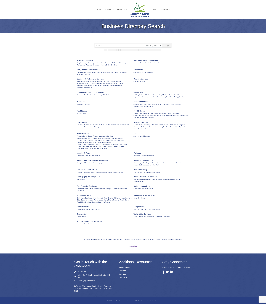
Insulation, (169, 97)
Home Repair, (161, 97)
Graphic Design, (82, 63)
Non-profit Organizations (143, 160)
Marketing (137, 153)
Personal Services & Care (87, 170)
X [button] (156, 50)
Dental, (160, 125)
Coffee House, (152, 115)
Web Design (106, 95)
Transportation (83, 214)
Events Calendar (102, 239)
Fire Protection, (178, 163)
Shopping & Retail (84, 195)
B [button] (111, 50)
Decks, (120, 138)
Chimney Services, (111, 138)
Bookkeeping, (156, 104)
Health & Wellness (141, 122)
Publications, (81, 65)
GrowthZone (155, 301)
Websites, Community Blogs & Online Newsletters (102, 65)
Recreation (156, 209)
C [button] (113, 50)
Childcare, (80, 224)
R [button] (143, 50)
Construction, (157, 95)
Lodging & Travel (83, 153)
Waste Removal (139, 181)
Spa (146, 129)
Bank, (150, 104)
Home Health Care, (140, 127)
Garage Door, (121, 140)
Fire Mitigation (82, 111)
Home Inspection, (99, 188)
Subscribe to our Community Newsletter (176, 267)
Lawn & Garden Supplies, (116, 146)
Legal (136, 133)
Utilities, (178, 179)
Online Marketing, (112, 83)
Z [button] (160, 50)
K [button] (129, 50)
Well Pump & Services (162, 216)
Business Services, (96, 81)
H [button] (123, 50)
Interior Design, (107, 144)
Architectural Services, (106, 136)
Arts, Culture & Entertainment (88, 70)
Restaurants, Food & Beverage (144, 117)
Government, (124, 125)
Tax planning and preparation (143, 106)
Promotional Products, (104, 63)
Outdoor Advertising (147, 155)
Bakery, (136, 113)
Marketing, (137, 155)
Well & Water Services (142, 214)
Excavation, (152, 97)
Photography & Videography (88, 177)
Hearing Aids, (181, 125)
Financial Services (141, 101)
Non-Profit (156, 165)
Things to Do (139, 207)
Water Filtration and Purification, (144, 216)
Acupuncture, (138, 125)
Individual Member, (83, 127)
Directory (122, 271)
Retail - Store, (124, 200)
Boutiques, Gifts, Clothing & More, (96, 198)
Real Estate (80, 191)
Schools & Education (83, 104)
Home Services (83, 133)
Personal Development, (177, 127)
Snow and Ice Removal (84, 87)
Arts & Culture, (81, 72)
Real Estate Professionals (87, 186)
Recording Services (140, 198)
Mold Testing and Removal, (94, 148)
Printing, (121, 83)
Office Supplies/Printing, (98, 83)
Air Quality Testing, (92, 136)
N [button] (135, 50)
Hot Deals (112, 239)
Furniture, (128, 198)
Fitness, (79, 172)
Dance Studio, (91, 72)
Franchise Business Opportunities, (177, 115)
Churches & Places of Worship (143, 188)
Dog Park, (143, 209)
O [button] (137, 50)
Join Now (122, 274)
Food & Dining (139, 111)
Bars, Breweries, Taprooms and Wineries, (152, 113)
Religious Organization (142, 186)
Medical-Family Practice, (161, 127)
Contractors (138, 92)
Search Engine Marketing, (101, 85)
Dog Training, (138, 172)
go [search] (168, 45)
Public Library (94, 127)
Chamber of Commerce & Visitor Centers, (90, 125)
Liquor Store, (103, 200)
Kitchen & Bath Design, (120, 144)
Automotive (138, 70)
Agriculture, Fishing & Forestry (146, 60)
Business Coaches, (83, 81)
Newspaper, (92, 63)
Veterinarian (156, 172)
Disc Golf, (137, 209)
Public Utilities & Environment (145, 177)
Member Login (124, 267)
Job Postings (156, 239)
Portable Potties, (157, 179)
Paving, (176, 97)
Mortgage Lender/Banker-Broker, (117, 188)
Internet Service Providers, (142, 179)
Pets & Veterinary (140, 170)
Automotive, (137, 72)
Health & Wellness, (170, 125)
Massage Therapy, (89, 172)
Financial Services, (168, 104)
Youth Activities (89, 224)
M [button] (133, 50)
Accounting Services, (140, 104)
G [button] (121, 50)
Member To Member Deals (126, 239)
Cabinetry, (101, 138)
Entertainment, (102, 72)
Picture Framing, (113, 200)
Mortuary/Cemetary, (102, 172)
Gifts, (78, 200)
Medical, (149, 127)
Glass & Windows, (83, 142)
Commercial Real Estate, (85, 188)
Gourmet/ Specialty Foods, (90, 200)
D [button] (115, 50)
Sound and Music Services (144, 195)
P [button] (139, 50)
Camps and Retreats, (84, 155)
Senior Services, (139, 129)
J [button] (127, 50)
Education (81, 101)
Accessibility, (81, 136)
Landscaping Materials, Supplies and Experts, (92, 146)
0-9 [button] (106, 50)
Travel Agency (96, 155)
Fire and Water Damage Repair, (87, 140)
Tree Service (159, 63)
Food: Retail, (161, 115)
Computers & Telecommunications (90, 92)
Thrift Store (106, 202)
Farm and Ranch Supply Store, (144, 63)
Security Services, (116, 85)
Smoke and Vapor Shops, (93, 202)
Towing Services (147, 72)
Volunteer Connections (143, 239)
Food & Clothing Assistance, (143, 165)
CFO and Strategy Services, (112, 81)
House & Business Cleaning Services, (89, 144)
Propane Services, (169, 179)
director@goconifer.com (86, 281)
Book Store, (81, 198)
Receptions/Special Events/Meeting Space (91, 163)
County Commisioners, (112, 125)
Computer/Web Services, (85, 95)
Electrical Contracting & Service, (172, 95)
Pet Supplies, (147, 172)
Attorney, (136, 136)
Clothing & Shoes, (114, 198)
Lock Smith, (81, 148)
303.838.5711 (83, 272)
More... (106, 148)
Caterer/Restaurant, (140, 115)
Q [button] (141, 50)
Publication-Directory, (119, 63)
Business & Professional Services (90, 79)
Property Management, (84, 85)
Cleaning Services (141, 79)
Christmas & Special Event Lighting (88, 209)
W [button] (154, 50)
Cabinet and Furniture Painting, (87, 138)
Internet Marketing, (83, 83)
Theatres (87, 74)
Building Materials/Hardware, (143, 95)
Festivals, (110, 72)
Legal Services (145, 136)
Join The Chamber (176, 239)
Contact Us (165, 239)
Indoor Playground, (120, 72)
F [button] (119, 50)
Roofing (181, 97)
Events (155, 9)
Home (99, 9)
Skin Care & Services (116, 172)
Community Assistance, (164, 163)
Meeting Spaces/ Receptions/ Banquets (92, 160)
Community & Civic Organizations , (145, 163)
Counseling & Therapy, (150, 125)
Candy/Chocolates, (173, 113)
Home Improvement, (104, 142)
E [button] (117, 50)
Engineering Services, (141, 97)
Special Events (83, 207)
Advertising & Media (85, 60)
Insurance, (178, 104)
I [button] (125, 50)
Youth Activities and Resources (89, 221)
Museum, (80, 74)
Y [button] (158, 50)
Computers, (98, 95)
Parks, (150, 209)
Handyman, (93, 142)
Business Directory (90, 239)
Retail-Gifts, (81, 202)
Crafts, (122, 198)
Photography (81, 179)
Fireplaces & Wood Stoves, (107, 140)
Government (82, 122)
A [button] (109, 50)
